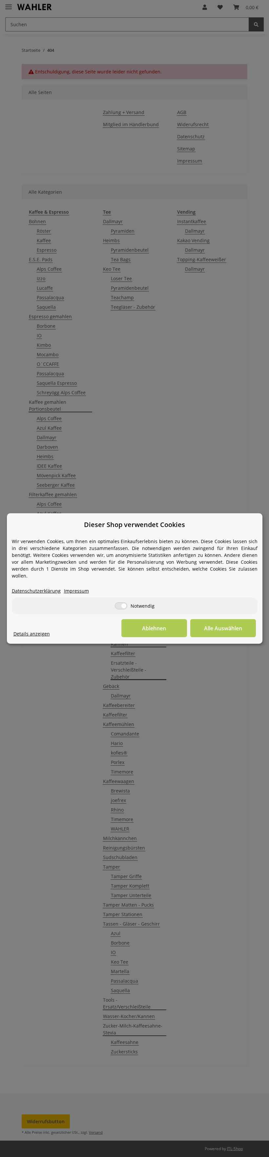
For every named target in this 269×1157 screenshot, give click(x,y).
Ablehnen (154, 628)
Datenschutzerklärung (36, 591)
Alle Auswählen (223, 628)
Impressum (76, 591)
